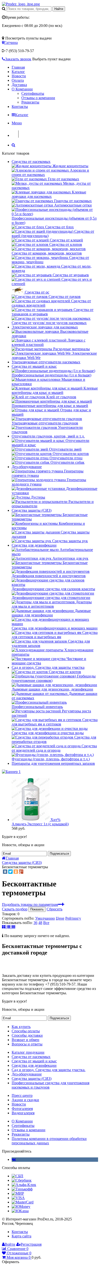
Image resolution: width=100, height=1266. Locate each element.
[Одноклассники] (16, 871)
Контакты (20, 106)
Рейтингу (73, 918)
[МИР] (18, 1193)
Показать (37, 909)
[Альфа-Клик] (24, 1185)
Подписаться (59, 853)
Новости (19, 76)
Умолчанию (45, 918)
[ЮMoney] (21, 1206)
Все (46, 923)
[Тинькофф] (22, 1189)
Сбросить (54, 909)
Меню (17, 123)
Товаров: (9, 914)
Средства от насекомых (31, 161)
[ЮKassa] (20, 1211)
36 (35, 923)
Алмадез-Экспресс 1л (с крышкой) (40, 824)
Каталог (18, 72)
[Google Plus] (21, 871)
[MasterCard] (22, 1202)
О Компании (22, 89)
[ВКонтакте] (5, 871)
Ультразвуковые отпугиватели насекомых (46, 362)
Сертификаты (32, 93)
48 (40, 923)
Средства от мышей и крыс (34, 366)
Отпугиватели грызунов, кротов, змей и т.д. (48, 436)
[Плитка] (4, 927)
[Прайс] (13, 927)
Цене (60, 918)
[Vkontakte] (14, 1159)
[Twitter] (10, 871)
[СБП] (17, 1176)
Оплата (18, 80)
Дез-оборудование (27, 467)
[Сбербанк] (22, 1180)
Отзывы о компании (38, 98)
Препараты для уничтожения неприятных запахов (53, 763)
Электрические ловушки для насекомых (45, 327)
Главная (18, 67)
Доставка (19, 85)
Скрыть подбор (14, 909)
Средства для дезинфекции (34, 545)
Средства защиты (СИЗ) (31, 510)
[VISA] (18, 1198)
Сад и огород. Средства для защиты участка (48, 667)
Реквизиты (30, 102)
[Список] (9, 927)
